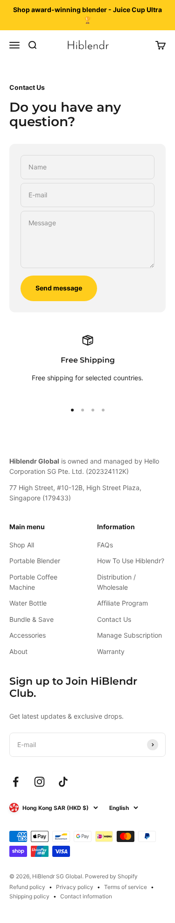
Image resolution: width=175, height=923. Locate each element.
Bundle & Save (31, 619)
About (18, 651)
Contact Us (114, 619)
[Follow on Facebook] (15, 781)
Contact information (86, 896)
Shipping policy (29, 896)
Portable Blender (34, 561)
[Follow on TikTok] (63, 781)
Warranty (111, 651)
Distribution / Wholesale (116, 582)
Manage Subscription (129, 635)
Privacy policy (74, 886)
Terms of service (125, 886)
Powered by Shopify (111, 876)
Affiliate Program (122, 603)
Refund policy (27, 886)
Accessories (27, 635)
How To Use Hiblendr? (130, 561)
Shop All (21, 545)
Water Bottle (28, 603)
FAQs (105, 545)
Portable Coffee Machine (33, 582)
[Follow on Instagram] (39, 781)
